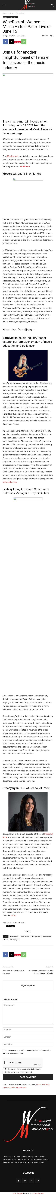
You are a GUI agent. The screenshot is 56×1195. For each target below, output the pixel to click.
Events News (20, 13)
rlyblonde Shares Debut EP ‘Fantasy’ (14, 972)
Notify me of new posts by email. (18, 1072)
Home (5, 13)
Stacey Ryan (14, 940)
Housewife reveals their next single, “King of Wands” (41, 972)
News (12, 13)
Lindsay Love (36, 937)
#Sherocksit (14, 937)
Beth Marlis (25, 937)
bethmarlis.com (10, 482)
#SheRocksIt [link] (12, 156)
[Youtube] (37, 1180)
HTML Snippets (18, 1193)
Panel (6, 940)
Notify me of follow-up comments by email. (22, 1069)
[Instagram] (24, 1180)
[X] (11, 41)
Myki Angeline (10, 36)
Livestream (47, 937)
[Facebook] (5, 41)
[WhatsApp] (23, 41)
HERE (13, 915)
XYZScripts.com (38, 1193)
